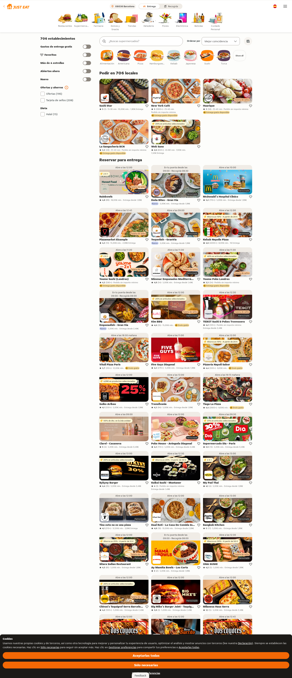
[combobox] (144, 41)
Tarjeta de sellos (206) (59, 100)
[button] (16, 6)
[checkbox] (107, 57)
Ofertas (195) (54, 94)
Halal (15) (52, 114)
